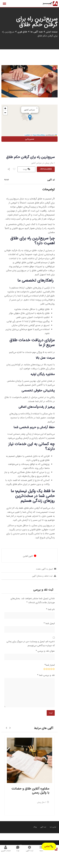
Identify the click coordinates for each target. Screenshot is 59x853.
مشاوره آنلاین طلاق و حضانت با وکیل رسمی (30, 790)
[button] (30, 118)
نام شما (50, 609)
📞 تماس (48, 846)
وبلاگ (35, 827)
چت (25, 169)
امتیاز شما (50, 665)
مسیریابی (29, 139)
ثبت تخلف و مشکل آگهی (42, 576)
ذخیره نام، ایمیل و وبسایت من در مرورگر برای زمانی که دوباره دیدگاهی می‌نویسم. (30, 643)
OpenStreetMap (39, 135)
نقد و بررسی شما (46, 675)
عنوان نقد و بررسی (45, 651)
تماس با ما (53, 827)
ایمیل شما (49, 623)
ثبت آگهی (43, 827)
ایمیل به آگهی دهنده (44, 569)
